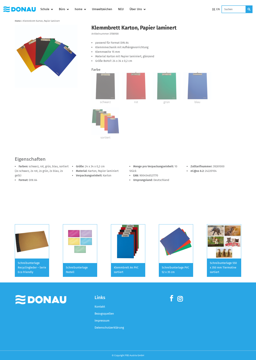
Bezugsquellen (104, 313)
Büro (62, 9)
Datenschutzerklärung (109, 327)
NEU (121, 9)
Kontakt (100, 306)
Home (18, 21)
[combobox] (234, 9)
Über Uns (136, 9)
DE (213, 9)
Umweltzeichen (102, 9)
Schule (44, 9)
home (78, 9)
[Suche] (249, 9)
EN (218, 9)
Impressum (102, 320)
